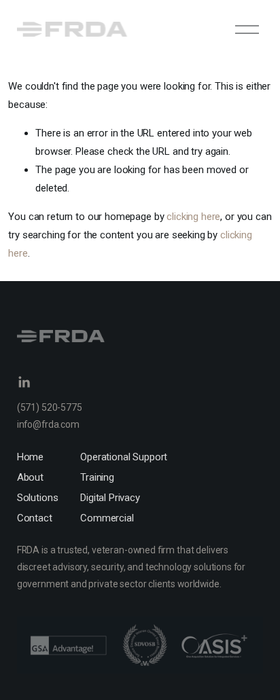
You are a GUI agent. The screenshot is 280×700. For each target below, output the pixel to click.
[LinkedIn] (24, 382)
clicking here (193, 216)
